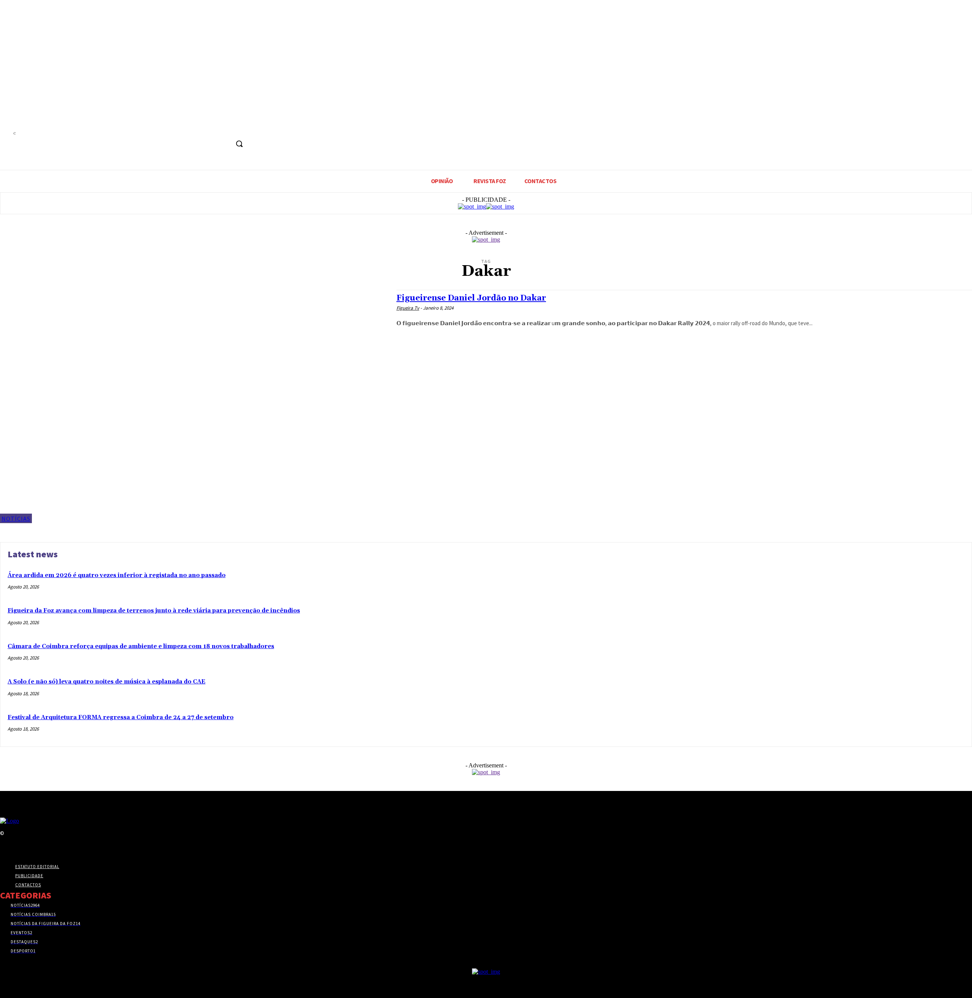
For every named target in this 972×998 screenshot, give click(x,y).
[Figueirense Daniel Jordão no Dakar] (194, 406)
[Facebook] (213, 127)
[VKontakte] (45, 847)
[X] (227, 127)
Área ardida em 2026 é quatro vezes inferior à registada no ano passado (117, 575)
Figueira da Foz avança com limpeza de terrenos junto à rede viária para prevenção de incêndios (154, 610)
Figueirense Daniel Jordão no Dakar (471, 298)
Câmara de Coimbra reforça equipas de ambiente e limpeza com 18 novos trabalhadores (141, 646)
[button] (239, 143)
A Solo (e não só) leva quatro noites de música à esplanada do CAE (106, 681)
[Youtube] (241, 127)
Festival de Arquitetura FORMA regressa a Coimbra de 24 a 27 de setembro (121, 717)
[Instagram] (18, 847)
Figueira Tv (407, 308)
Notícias (16, 518)
